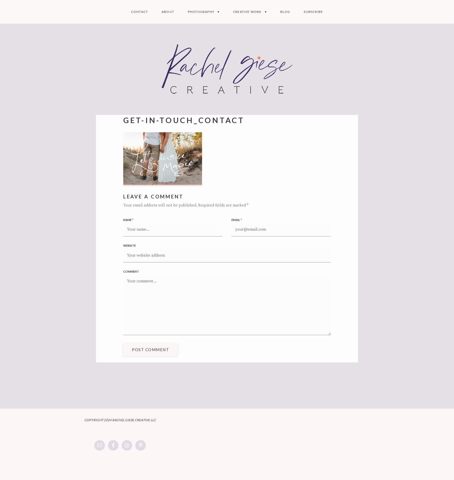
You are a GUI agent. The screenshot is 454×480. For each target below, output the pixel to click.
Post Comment (150, 349)
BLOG (285, 12)
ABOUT (168, 12)
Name (128, 219)
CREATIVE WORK (247, 12)
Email (236, 219)
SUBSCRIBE (313, 12)
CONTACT (139, 12)
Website (129, 245)
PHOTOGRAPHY (201, 12)
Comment (131, 271)
